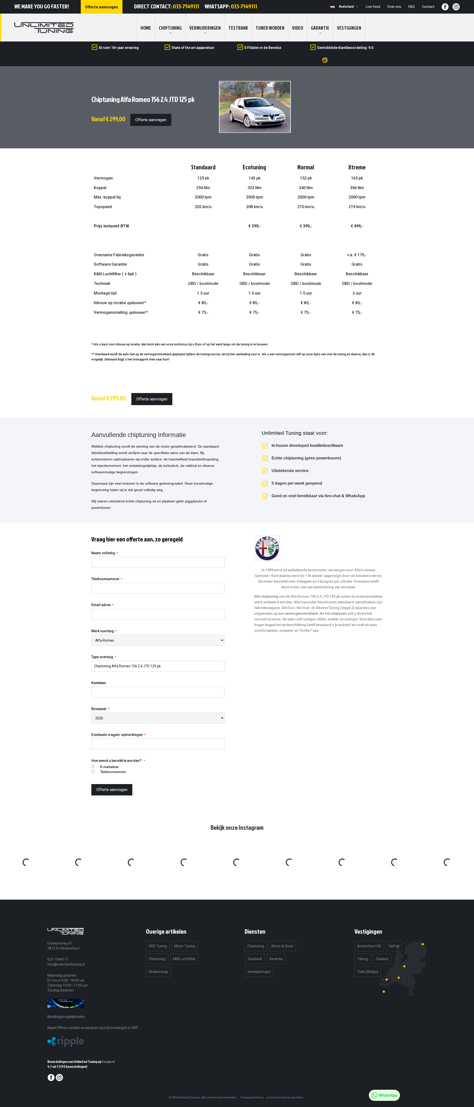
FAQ (411, 7)
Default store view (332, 6)
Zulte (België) (367, 972)
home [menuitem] (145, 27)
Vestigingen (349, 27)
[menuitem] (170, 27)
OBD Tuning (158, 946)
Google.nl (108, 1061)
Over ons (394, 7)
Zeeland (381, 959)
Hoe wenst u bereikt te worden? (116, 761)
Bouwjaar (99, 709)
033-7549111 (186, 6)
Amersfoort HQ (369, 946)
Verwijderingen (205, 27)
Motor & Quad (282, 946)
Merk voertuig (102, 631)
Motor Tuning (184, 946)
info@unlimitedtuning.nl (66, 964)
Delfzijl (394, 946)
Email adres (101, 605)
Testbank (238, 27)
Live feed (373, 7)
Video (297, 27)
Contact (428, 7)
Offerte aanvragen (150, 120)
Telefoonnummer (105, 579)
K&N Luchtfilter (184, 959)
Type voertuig (102, 657)
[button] (349, 6)
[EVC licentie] (65, 1011)
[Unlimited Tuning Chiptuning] (44, 27)
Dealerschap (158, 972)
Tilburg (362, 959)
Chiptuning (157, 959)
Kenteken (98, 683)
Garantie (320, 27)
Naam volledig (103, 553)
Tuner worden (270, 27)
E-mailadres (109, 767)
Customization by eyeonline (286, 1097)
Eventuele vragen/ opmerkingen (117, 735)
